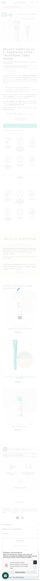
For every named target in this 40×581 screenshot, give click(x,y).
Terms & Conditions (18, 577)
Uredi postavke (20, 572)
